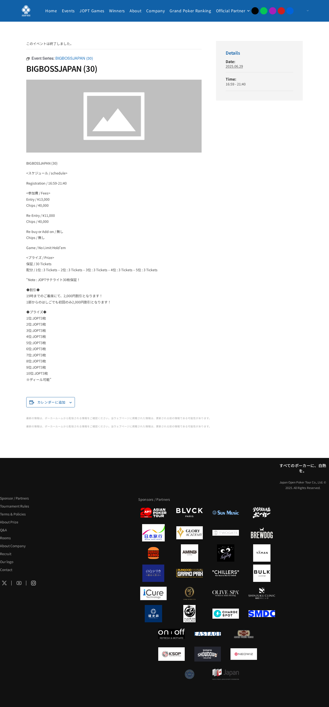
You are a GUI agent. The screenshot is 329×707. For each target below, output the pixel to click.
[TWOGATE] (226, 533)
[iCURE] (153, 593)
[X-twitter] (255, 10)
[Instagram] (272, 10)
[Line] (263, 10)
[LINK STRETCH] (189, 593)
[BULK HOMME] (262, 573)
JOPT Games (91, 10)
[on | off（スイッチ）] (171, 634)
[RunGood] (189, 573)
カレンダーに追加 (51, 402)
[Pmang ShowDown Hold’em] (207, 654)
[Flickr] (290, 10)
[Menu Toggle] (303, 10)
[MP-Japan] (226, 674)
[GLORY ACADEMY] (189, 533)
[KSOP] (171, 654)
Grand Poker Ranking (190, 10)
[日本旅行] (153, 533)
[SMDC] (262, 613)
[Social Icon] (19, 583)
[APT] (153, 512)
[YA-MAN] (262, 553)
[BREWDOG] (262, 533)
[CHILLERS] (226, 573)
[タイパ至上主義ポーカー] (262, 512)
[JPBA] (189, 674)
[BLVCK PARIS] (189, 512)
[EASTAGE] (207, 634)
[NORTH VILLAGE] (189, 613)
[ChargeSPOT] (226, 613)
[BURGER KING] (153, 553)
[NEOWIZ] (244, 654)
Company (155, 10)
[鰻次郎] (153, 613)
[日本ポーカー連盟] (244, 634)
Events (68, 10)
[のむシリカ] (153, 573)
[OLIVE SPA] (226, 593)
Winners (117, 10)
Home (51, 10)
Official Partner (230, 10)
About (136, 10)
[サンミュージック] (226, 512)
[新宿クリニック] (262, 593)
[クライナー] (226, 553)
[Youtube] (281, 10)
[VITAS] (189, 553)
